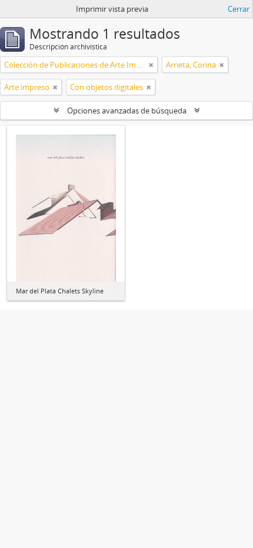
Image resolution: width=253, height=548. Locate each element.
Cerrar (238, 9)
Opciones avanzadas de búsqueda (126, 110)
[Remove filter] (151, 65)
